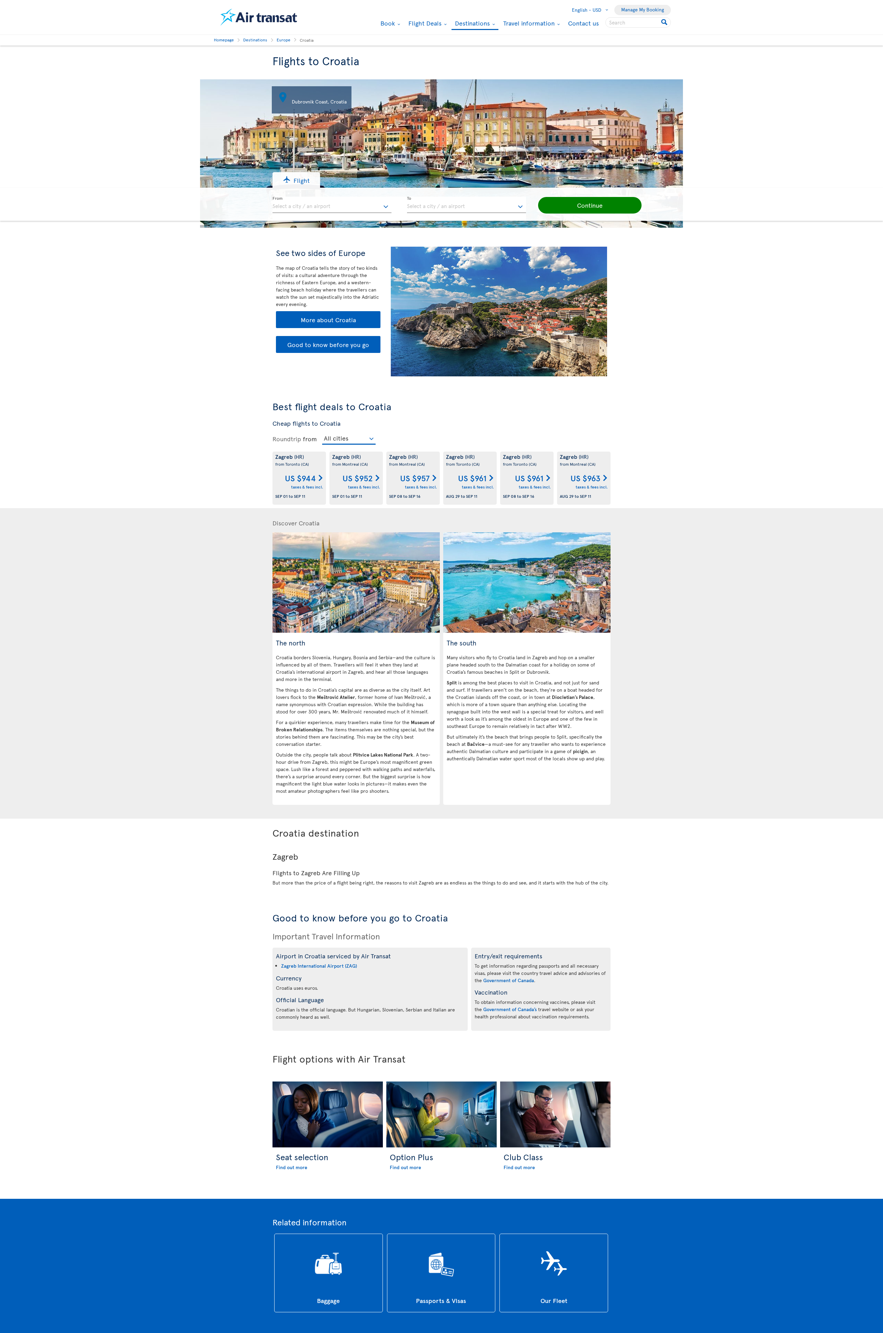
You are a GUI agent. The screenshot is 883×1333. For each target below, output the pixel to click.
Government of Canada (508, 980)
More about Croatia (328, 319)
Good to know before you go (328, 344)
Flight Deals (424, 23)
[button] (296, 180)
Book (387, 23)
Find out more (291, 1167)
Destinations (472, 23)
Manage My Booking (642, 9)
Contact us (583, 23)
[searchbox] (638, 22)
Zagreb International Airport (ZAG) (319, 965)
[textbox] (331, 205)
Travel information (528, 23)
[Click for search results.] (665, 22)
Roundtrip (286, 438)
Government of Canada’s (510, 1009)
